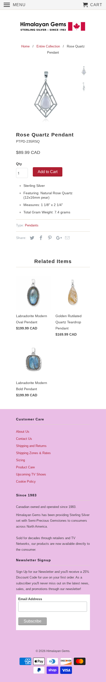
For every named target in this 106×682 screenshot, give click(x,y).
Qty (19, 164)
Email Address (30, 599)
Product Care (25, 467)
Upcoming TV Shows (31, 474)
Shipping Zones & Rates (33, 453)
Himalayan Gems (58, 651)
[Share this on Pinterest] (49, 238)
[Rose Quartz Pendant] (45, 94)
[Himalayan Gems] (53, 26)
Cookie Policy (26, 481)
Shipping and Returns (31, 446)
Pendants (31, 225)
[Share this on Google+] (58, 238)
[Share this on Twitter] (31, 238)
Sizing (20, 460)
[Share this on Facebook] (40, 238)
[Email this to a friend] (67, 238)
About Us (22, 431)
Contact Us (24, 439)
